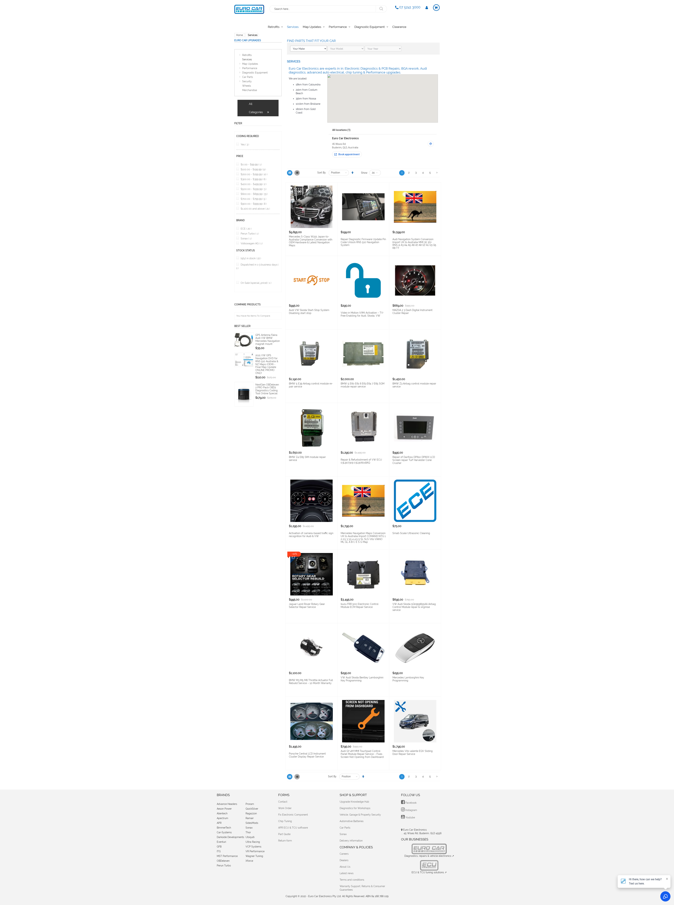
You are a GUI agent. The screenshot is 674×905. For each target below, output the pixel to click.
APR (219, 823)
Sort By (321, 172)
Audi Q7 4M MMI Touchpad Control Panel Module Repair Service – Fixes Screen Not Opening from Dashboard (362, 754)
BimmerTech (224, 827)
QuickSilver (252, 808)
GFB (219, 846)
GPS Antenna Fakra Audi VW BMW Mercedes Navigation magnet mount (267, 339)
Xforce (249, 860)
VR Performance (255, 851)
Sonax (246, 238)
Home (239, 35)
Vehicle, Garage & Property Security (360, 814)
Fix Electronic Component (293, 814)
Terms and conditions (352, 879)
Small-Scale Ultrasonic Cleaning (411, 533)
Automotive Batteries (352, 821)
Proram (250, 804)
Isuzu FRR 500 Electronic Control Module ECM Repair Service (359, 605)
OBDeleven (223, 860)
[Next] (437, 173)
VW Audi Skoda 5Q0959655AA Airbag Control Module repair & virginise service (414, 607)
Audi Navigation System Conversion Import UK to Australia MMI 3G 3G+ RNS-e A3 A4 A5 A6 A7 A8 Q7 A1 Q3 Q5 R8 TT (414, 243)
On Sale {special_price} (256, 282)
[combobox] (323, 9)
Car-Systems (224, 832)
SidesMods (252, 823)
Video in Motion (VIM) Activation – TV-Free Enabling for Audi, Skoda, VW (362, 314)
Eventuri (221, 841)
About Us (345, 866)
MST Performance (227, 856)
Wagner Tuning (254, 856)
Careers (344, 853)
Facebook (411, 802)
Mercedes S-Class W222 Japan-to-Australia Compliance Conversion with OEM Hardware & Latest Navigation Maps (310, 241)
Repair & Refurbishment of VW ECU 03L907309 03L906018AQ (361, 461)
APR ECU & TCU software (293, 827)
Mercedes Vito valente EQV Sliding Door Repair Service (412, 752)
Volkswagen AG (252, 243)
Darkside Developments (230, 837)
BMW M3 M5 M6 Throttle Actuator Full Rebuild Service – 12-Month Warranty (311, 682)
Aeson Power (224, 808)
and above (255, 208)
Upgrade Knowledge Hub (354, 801)
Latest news (346, 873)
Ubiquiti (250, 837)
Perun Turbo (250, 233)
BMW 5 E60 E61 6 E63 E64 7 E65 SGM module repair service (362, 385)
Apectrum (222, 818)
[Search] (381, 9)
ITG (219, 851)
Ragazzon (251, 813)
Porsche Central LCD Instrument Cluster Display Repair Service (307, 755)
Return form (285, 840)
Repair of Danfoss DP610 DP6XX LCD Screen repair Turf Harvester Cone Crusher (413, 460)
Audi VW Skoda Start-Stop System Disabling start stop (309, 311)
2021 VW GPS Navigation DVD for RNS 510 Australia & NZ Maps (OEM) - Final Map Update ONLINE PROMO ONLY (266, 364)
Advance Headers (227, 804)
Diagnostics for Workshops (355, 808)
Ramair (250, 818)
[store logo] (249, 8)
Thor (248, 832)
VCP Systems (253, 846)
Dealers (344, 860)
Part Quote (284, 834)
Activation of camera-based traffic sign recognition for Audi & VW (311, 535)
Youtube (410, 817)
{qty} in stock (251, 258)
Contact (282, 801)
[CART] (436, 7)
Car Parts (345, 827)
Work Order (285, 808)
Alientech (222, 813)
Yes (245, 144)
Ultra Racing (253, 841)
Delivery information (351, 840)
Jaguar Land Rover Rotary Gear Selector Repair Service (307, 605)
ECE (246, 228)
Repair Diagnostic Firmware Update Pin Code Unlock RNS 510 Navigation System (363, 242)
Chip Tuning (285, 821)
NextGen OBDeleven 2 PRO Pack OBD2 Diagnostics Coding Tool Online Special (267, 389)
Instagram (411, 810)
